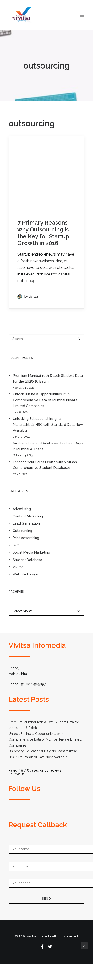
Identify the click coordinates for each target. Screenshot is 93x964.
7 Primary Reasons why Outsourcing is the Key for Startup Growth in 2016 (43, 232)
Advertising (22, 509)
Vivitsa (18, 567)
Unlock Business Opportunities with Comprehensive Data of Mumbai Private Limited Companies (45, 400)
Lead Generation (26, 523)
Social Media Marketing (31, 552)
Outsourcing (22, 531)
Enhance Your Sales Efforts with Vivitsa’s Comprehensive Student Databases (45, 465)
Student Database (27, 560)
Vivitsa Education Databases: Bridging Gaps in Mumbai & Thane (48, 446)
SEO (16, 545)
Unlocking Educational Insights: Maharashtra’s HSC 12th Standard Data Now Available (48, 424)
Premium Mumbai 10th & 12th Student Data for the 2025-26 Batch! (48, 379)
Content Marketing (28, 516)
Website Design (25, 574)
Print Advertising (26, 538)
